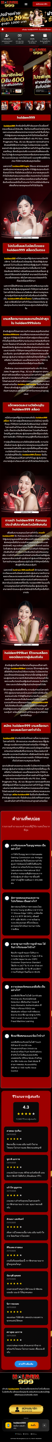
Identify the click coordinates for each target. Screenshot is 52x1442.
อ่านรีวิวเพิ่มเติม (26, 1364)
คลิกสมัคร (7, 39)
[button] (26, 4)
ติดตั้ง (33, 1425)
